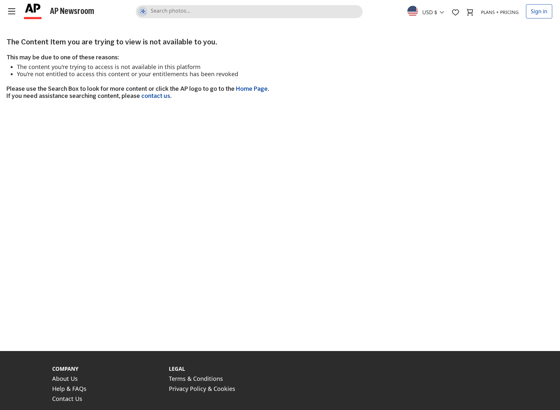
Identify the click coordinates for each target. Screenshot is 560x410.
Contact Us (67, 399)
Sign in (539, 11)
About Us (65, 378)
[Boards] (455, 12)
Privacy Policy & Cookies (202, 388)
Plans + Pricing (500, 12)
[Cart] (469, 12)
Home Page (252, 89)
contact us (155, 96)
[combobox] (429, 10)
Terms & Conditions (196, 378)
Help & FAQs (69, 388)
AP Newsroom (72, 10)
